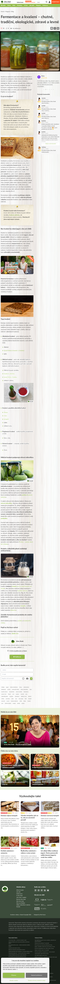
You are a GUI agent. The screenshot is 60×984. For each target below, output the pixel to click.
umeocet (3, 701)
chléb (21, 701)
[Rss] (45, 890)
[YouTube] (48, 890)
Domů (2, 11)
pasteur (17, 694)
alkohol (29, 696)
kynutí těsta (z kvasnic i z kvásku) (14, 350)
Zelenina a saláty (5, 848)
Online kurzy (19, 893)
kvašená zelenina (14, 215)
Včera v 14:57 (44, 133)
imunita (22, 694)
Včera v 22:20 (45, 107)
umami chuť (3, 694)
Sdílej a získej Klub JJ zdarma (23, 904)
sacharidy (8, 698)
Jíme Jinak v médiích (21, 897)
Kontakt (18, 906)
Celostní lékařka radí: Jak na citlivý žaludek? (17, 954)
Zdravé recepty (20, 890)
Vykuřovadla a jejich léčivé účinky (42, 953)
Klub (14, 5)
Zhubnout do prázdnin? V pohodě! (42, 943)
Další (38, 2)
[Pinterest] (42, 890)
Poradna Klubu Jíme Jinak (49, 101)
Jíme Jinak (19, 641)
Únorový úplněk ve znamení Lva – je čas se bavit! (45, 951)
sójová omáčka (19, 691)
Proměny (19, 5)
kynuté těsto (11, 691)
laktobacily (3, 689)
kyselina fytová (4, 691)
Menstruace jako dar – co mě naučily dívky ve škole (19, 953)
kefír (26, 698)
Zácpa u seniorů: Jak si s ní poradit (42, 950)
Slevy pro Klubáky (20, 903)
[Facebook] (35, 890)
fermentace (26, 691)
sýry (16, 698)
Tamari (9, 694)
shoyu (20, 687)
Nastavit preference (36, 975)
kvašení (29, 701)
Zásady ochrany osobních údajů (36, 980)
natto (12, 698)
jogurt (7, 687)
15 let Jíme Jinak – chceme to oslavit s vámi (17, 940)
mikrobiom (17, 696)
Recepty (3, 5)
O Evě (26, 5)
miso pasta (21, 698)
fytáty (25, 701)
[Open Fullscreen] (58, 33)
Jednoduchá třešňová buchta (49, 135)
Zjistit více (15, 633)
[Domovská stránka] (6, 2)
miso (31, 689)
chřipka (2, 687)
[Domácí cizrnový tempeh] (50, 806)
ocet (2, 703)
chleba (2, 698)
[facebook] (55, 28)
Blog (12, 11)
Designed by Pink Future (40, 914)
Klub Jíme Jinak (20, 901)
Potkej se (45, 5)
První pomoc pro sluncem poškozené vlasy (17, 956)
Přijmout (13, 975)
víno (13, 694)
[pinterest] (58, 28)
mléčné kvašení (8, 703)
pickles (20, 620)
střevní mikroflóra (24, 689)
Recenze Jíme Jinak (21, 899)
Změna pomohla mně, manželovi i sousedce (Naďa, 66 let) (20, 951)
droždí (18, 703)
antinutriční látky (15, 689)
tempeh (29, 698)
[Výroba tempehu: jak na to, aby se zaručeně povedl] (30, 806)
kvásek (14, 586)
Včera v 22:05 (45, 114)
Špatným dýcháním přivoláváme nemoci (17, 949)
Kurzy (9, 5)
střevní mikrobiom (14, 687)
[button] (30, 51)
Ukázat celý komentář (50, 143)
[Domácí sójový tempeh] (10, 806)
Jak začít (31, 5)
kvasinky (11, 696)
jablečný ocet (23, 696)
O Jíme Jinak (19, 895)
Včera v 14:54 (45, 148)
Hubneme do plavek (30, 2)
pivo (26, 694)
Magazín (38, 5)
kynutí (8, 701)
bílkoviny (13, 610)
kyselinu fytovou (22, 590)
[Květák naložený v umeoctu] (10, 841)
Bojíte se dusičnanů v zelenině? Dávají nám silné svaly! (46, 957)
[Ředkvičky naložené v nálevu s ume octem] (30, 841)
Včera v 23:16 (45, 99)
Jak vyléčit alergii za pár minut (41, 955)
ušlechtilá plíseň (4, 696)
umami (23, 703)
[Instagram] (38, 890)
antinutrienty (26, 687)
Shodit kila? (55, 1)
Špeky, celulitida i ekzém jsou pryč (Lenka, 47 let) (45, 946)
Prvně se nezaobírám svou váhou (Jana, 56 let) (44, 948)
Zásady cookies (14, 980)
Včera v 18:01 (44, 122)
